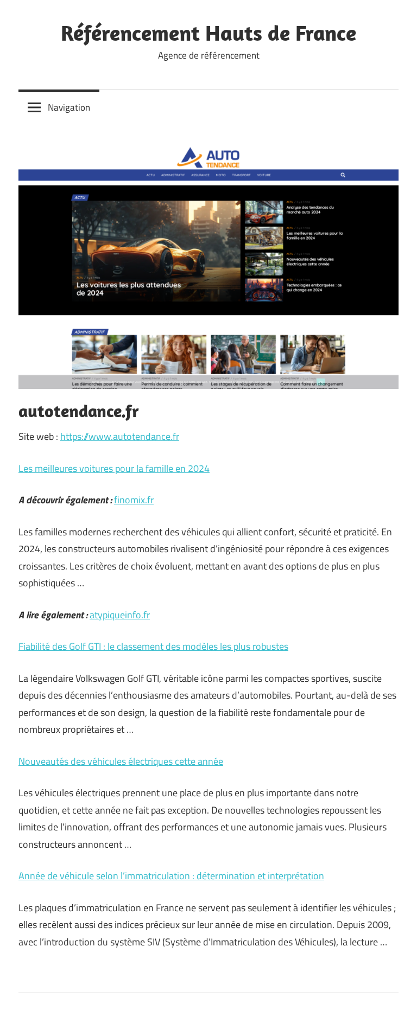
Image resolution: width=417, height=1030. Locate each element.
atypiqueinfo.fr (120, 614)
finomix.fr (134, 499)
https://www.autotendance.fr (119, 436)
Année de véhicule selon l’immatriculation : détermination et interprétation (171, 875)
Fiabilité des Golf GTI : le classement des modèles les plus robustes (153, 646)
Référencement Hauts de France (208, 32)
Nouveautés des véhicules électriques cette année (120, 761)
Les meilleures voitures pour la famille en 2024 (114, 468)
